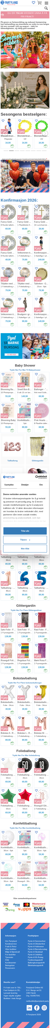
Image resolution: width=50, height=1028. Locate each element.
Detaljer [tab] (25, 484)
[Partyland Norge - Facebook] (36, 1008)
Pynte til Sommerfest (36, 941)
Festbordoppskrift (35, 960)
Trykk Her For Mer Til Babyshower (25, 370)
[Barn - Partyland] (25, 346)
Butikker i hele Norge (12, 998)
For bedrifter (10, 954)
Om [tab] (41, 484)
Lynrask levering (10, 993)
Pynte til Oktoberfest (36, 944)
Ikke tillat (25, 548)
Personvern (10, 968)
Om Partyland (11, 941)
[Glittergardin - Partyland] (37, 446)
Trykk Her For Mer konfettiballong (25, 828)
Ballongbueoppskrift (36, 963)
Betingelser (10, 965)
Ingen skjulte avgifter (12, 996)
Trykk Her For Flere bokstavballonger (25, 683)
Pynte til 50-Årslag (35, 957)
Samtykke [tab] (9, 484)
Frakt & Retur (11, 946)
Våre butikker (10, 949)
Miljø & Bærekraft (12, 952)
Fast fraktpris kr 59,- (12, 990)
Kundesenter (10, 963)
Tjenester (9, 957)
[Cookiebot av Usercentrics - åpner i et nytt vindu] (35, 477)
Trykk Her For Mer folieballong (26, 755)
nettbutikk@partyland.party (37, 1001)
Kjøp (21, 131)
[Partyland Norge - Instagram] (44, 1008)
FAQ (7, 960)
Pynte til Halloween (36, 946)
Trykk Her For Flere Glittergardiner (26, 610)
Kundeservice (11, 944)
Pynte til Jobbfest (35, 954)
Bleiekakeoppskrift (35, 965)
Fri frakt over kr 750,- (12, 987)
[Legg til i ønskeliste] (19, 121)
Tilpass (23, 540)
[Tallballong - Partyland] (12, 446)
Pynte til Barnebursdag (37, 949)
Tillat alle (25, 531)
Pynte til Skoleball (35, 952)
